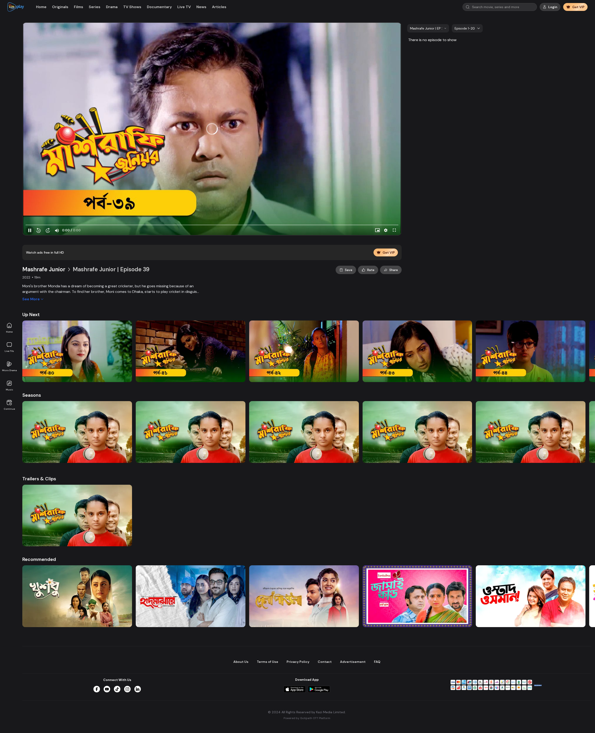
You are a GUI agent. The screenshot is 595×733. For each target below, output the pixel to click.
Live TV (184, 6)
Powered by (307, 718)
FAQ (377, 662)
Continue (9, 408)
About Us (240, 662)
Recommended (39, 559)
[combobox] (428, 28)
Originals (60, 6)
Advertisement (353, 662)
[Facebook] (96, 689)
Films (78, 6)
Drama (112, 6)
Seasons (31, 395)
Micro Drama (9, 370)
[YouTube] (107, 689)
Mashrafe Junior (43, 269)
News (201, 6)
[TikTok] (117, 689)
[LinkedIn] (137, 689)
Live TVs (9, 351)
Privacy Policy (298, 662)
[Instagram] (127, 689)
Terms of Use (267, 662)
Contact (325, 662)
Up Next (31, 314)
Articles (219, 6)
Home (9, 331)
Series (94, 6)
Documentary (159, 6)
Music (9, 389)
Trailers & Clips (39, 479)
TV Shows (132, 6)
